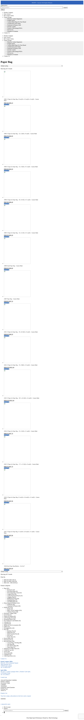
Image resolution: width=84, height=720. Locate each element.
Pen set (9, 635)
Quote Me (6, 104)
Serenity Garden (11, 26)
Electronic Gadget (8, 613)
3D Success (10, 29)
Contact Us (7, 33)
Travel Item (7, 653)
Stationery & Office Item (10, 648)
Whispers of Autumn (12, 31)
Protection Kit (7, 639)
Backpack (9, 590)
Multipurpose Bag (12, 598)
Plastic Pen (10, 637)
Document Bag (11, 591)
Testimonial (4, 686)
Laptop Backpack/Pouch (13, 595)
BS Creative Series (9, 15)
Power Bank (7, 638)
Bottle (8, 609)
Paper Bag (10, 647)
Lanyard (6, 622)
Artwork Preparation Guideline (9, 680)
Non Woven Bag (11, 645)
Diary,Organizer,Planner (10, 603)
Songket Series (11, 20)
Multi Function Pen (12, 634)
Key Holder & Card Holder (11, 620)
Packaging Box (8, 628)
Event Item (7, 614)
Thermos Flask (11, 612)
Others (5, 626)
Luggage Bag (10, 597)
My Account (7, 707)
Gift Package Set (8, 617)
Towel (5, 651)
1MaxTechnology (53, 718)
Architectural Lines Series (14, 23)
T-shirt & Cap (7, 650)
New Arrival (7, 14)
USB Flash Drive (8, 656)
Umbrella (6, 654)
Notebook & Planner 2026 (14, 25)
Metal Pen (9, 632)
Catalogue (3, 684)
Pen (5, 629)
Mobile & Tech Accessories (11, 625)
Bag (5, 588)
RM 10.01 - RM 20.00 (10, 582)
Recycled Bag (7, 641)
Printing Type (4, 689)
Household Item (8, 619)
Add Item (3, 698)
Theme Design (8, 17)
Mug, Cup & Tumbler (13, 610)
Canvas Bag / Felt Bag (13, 642)
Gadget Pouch (11, 594)
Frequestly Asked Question (8, 687)
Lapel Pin (6, 623)
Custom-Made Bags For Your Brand (16, 22)
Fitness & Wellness (9, 616)
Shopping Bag (11, 600)
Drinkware (7, 607)
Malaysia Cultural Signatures (14, 19)
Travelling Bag (11, 601)
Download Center (5, 683)
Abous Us (3, 690)
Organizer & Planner (12, 606)
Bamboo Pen (10, 631)
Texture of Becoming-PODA (14, 28)
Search (65, 7)
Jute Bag (9, 644)
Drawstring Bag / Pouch (13, 592)
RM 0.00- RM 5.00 (9, 580)
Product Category (8, 12)
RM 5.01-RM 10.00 (9, 581)
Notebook (9, 604)
